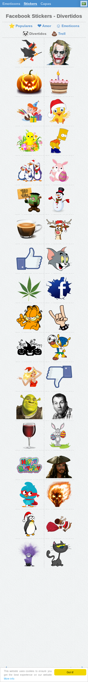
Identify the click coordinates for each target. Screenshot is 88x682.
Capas (46, 4)
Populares (21, 26)
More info (9, 678)
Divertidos (34, 33)
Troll (58, 33)
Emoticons (11, 4)
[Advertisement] (44, 615)
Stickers (30, 4)
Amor (44, 26)
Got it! (70, 672)
